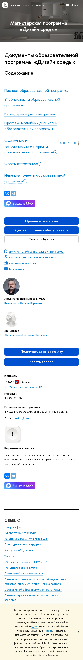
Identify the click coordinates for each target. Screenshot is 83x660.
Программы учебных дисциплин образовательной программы (30, 125)
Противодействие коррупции (23, 573)
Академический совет (23, 263)
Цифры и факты (14, 527)
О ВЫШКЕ (12, 520)
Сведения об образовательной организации (33, 589)
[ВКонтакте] (7, 476)
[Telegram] (13, 476)
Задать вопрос (41, 361)
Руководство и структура (20, 533)
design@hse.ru (23, 418)
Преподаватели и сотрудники (23, 544)
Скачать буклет (41, 239)
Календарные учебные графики (30, 113)
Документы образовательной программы (36, 251)
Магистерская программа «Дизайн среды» (38, 26)
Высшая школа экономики (27, 5)
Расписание (16, 269)
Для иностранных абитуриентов (41, 230)
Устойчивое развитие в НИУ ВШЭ (26, 538)
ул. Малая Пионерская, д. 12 (23, 387)
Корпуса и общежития (18, 550)
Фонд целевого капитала (20, 568)
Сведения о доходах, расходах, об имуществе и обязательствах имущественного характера (35, 581)
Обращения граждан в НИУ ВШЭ (25, 562)
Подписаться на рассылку (41, 351)
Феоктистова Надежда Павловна (25, 335)
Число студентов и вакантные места (33, 257)
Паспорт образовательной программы (36, 90)
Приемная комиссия (41, 221)
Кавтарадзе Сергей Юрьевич (23, 303)
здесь (34, 626)
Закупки (9, 556)
